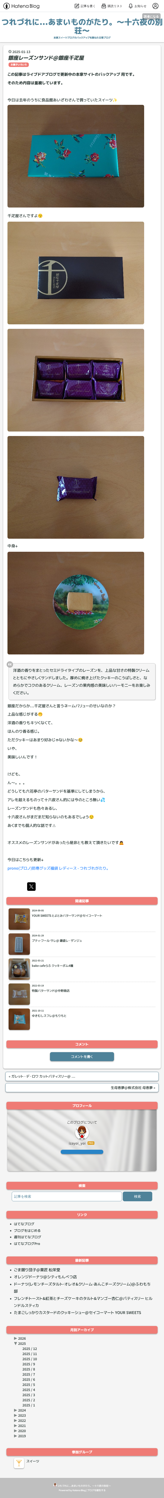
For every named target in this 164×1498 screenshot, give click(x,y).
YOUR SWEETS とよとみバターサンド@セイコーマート (67, 916)
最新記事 (82, 1260)
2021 (22, 1425)
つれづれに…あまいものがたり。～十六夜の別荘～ (82, 26)
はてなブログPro (27, 1243)
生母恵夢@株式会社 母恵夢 (133, 1087)
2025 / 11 (29, 1353)
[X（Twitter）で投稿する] (31, 886)
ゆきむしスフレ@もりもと (49, 1016)
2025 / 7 (28, 1374)
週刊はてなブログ (27, 1237)
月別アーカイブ (82, 1329)
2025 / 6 (28, 1379)
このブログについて (82, 1122)
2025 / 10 (29, 1359)
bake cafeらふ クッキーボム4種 (52, 966)
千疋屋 (13, 215)
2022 (22, 1420)
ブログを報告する (96, 1490)
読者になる (151, 16)
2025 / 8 (28, 1369)
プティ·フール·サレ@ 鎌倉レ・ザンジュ (57, 941)
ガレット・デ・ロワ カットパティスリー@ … (42, 1076)
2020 (22, 1430)
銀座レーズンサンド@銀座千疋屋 (46, 57)
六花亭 (31, 791)
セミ (53, 670)
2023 (22, 1415)
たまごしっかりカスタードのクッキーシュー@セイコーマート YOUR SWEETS (77, 1312)
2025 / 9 (28, 1364)
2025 (22, 1343)
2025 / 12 (29, 1348)
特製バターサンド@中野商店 (51, 991)
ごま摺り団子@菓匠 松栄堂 (37, 1270)
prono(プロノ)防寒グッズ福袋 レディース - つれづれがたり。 (58, 868)
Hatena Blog (79, 1490)
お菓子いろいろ (19, 64)
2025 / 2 (28, 1400)
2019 (22, 1436)
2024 (22, 1410)
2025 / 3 (28, 1395)
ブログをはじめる (27, 1230)
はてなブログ (24, 1224)
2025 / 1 (28, 1405)
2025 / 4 (28, 1389)
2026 (22, 1338)
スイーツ (32, 1461)
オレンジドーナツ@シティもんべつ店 (45, 1277)
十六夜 (50, 799)
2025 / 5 (28, 1384)
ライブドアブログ (41, 74)
